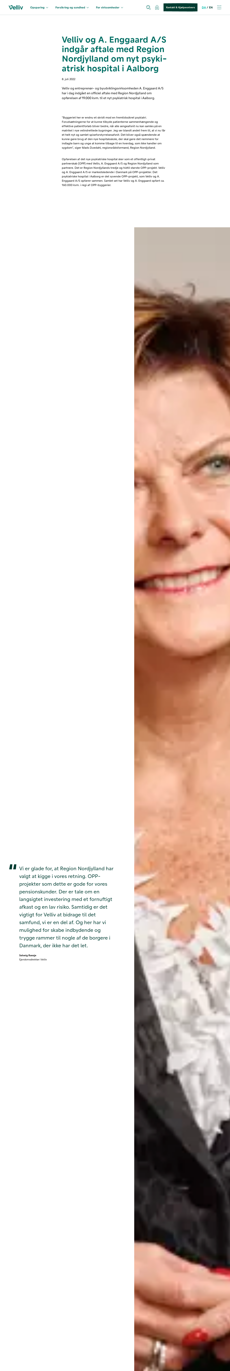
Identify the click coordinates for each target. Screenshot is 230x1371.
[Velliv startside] (16, 7)
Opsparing (37, 7)
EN (211, 7)
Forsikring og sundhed (70, 7)
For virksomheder (107, 7)
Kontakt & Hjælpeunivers (180, 7)
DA (204, 7)
